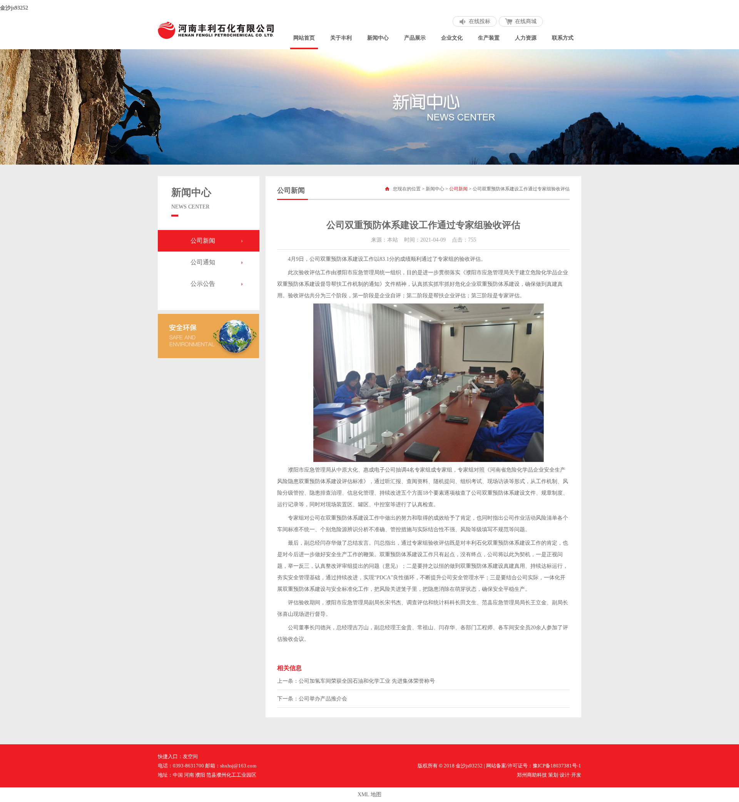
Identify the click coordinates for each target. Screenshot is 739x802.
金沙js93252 (14, 8)
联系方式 (562, 38)
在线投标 (479, 21)
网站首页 (304, 38)
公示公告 (203, 283)
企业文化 (452, 38)
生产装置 (489, 38)
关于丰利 (341, 38)
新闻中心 (378, 38)
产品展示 (415, 38)
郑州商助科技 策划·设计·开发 (549, 775)
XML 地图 (369, 794)
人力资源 (526, 38)
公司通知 (203, 262)
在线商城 (526, 21)
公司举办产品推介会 (323, 699)
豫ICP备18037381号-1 (557, 766)
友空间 (190, 756)
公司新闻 (203, 240)
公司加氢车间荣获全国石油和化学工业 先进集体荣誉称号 (367, 681)
